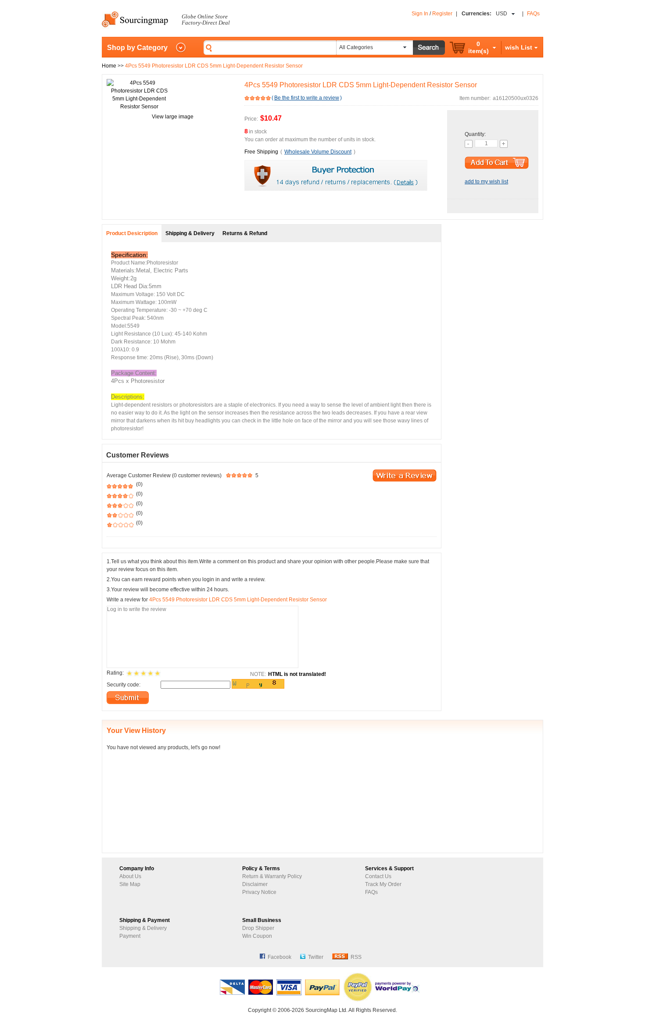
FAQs (533, 14)
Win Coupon (257, 936)
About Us (130, 876)
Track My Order (383, 884)
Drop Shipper (258, 928)
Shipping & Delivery (143, 928)
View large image (173, 117)
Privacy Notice (259, 892)
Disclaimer (255, 884)
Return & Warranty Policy (272, 876)
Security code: (123, 685)
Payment (129, 936)
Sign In (420, 14)
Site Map (129, 884)
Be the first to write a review (306, 98)
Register (442, 14)
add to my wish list (486, 182)
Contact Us (378, 876)
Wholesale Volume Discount (317, 152)
